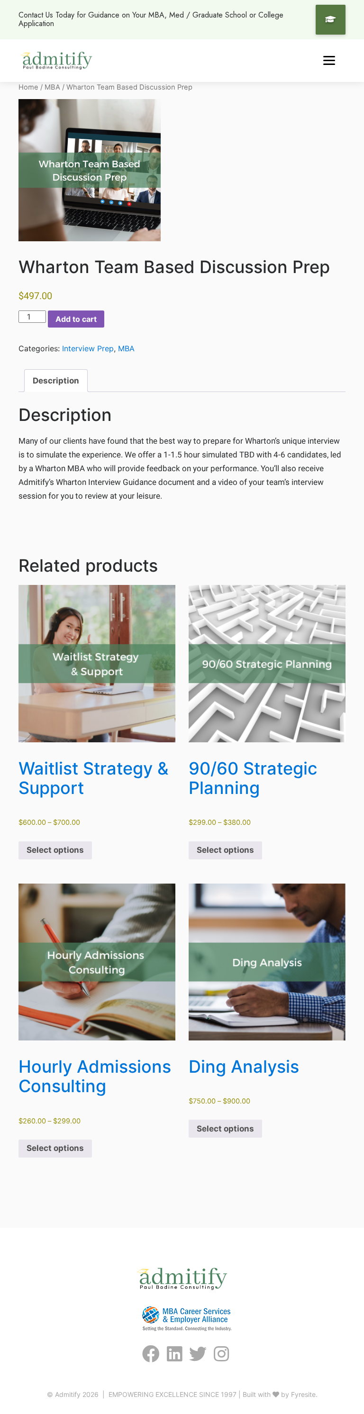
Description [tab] (56, 380)
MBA (52, 87)
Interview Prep (88, 348)
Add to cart (76, 319)
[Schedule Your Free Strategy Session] (331, 20)
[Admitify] (56, 60)
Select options (55, 850)
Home (28, 87)
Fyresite (303, 1394)
